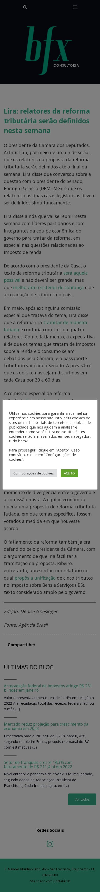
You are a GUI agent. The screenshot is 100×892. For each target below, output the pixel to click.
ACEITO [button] (69, 473)
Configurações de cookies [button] (33, 473)
